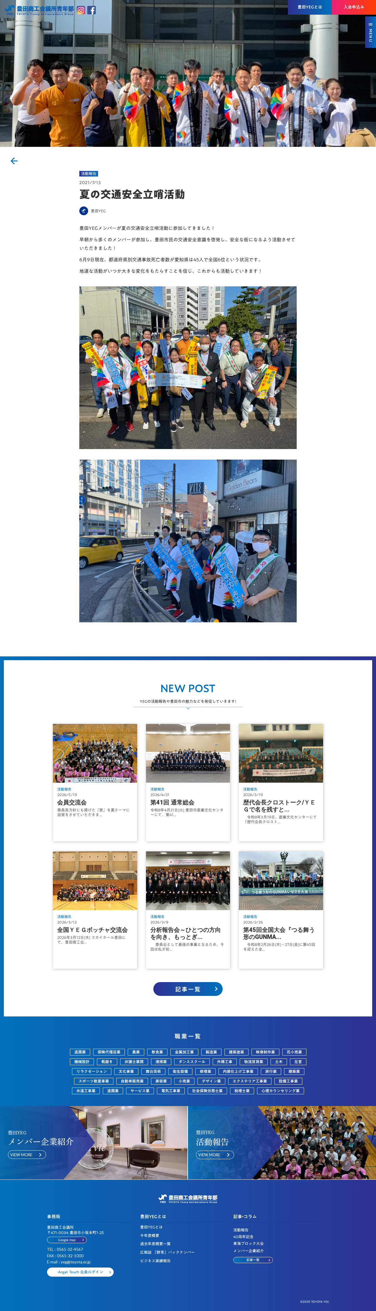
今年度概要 (149, 1235)
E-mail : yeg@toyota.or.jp (69, 1262)
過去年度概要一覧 (155, 1244)
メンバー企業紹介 (248, 1250)
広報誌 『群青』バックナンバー (167, 1252)
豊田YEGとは (151, 1227)
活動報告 (88, 174)
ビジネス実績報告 (155, 1261)
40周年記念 (243, 1237)
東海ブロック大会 (248, 1244)
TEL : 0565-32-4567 (65, 1249)
